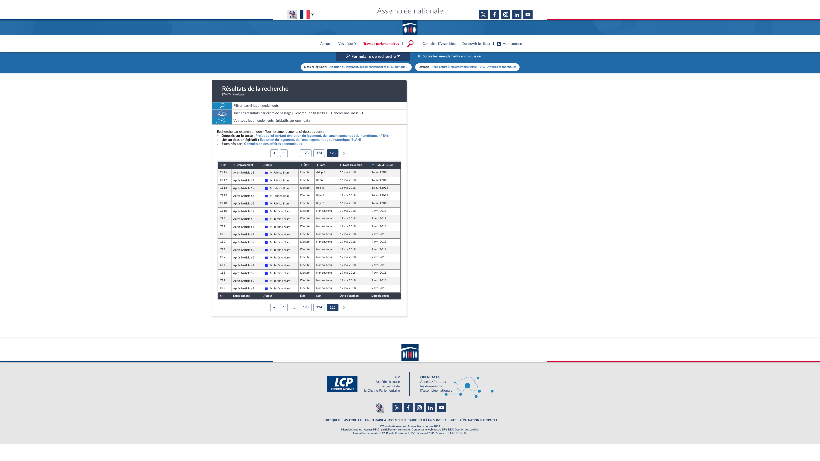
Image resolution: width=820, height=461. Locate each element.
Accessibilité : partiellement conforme (387, 429)
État (306, 165)
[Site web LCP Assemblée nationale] (367, 384)
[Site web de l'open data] (453, 384)
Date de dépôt (384, 165)
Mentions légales (351, 429)
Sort (322, 165)
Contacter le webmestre (426, 429)
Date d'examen (352, 165)
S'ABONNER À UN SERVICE (426, 420)
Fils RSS (448, 429)
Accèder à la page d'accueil (410, 26)
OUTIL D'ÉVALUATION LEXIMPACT (472, 420)
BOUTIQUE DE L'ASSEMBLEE (341, 420)
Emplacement (244, 165)
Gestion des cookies (467, 429)
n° (224, 165)
